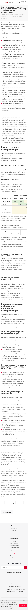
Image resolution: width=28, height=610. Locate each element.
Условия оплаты (14, 543)
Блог (14, 553)
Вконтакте (9, 575)
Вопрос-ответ (14, 555)
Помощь (14, 541)
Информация (14, 538)
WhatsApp (17, 575)
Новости (14, 530)
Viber (13, 575)
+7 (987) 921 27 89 (15, 583)
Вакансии (14, 532)
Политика (14, 535)
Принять (23, 605)
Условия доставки (14, 545)
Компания (14, 526)
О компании (14, 528)
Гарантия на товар (14, 547)
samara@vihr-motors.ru (15, 586)
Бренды (14, 558)
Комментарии (7, 512)
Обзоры (14, 560)
